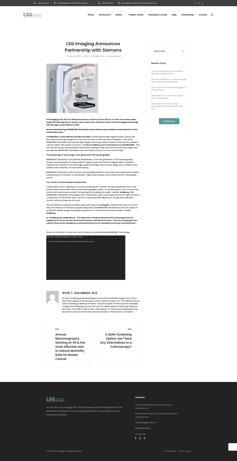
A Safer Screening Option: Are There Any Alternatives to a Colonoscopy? (116, 340)
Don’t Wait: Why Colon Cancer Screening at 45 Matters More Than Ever (167, 106)
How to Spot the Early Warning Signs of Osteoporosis (168, 88)
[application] (85, 257)
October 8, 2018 (74, 56)
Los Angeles (140, 434)
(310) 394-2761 (43, 3)
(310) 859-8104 (107, 3)
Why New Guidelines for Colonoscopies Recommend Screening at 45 (169, 80)
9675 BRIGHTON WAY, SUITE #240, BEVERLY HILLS (156, 413)
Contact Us (169, 121)
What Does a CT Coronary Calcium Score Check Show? (167, 96)
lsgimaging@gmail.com (146, 422)
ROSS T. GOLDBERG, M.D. (94, 56)
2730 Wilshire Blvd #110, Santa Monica (72, 3)
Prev (57, 329)
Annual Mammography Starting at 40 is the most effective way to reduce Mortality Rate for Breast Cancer (70, 346)
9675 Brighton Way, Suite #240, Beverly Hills (139, 3)
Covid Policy (169, 451)
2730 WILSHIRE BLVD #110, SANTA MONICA (153, 405)
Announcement (114, 56)
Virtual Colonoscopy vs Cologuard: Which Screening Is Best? (167, 72)
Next (130, 329)
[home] (55, 399)
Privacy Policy (185, 451)
